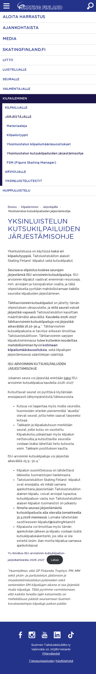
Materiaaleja (17, 126)
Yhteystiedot (51, 653)
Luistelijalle (15, 69)
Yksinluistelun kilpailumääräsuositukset (39, 144)
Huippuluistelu (16, 190)
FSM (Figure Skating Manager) (31, 162)
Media (10, 39)
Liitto (8, 60)
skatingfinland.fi (24, 50)
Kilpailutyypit (17, 135)
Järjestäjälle (18, 116)
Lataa (55, 560)
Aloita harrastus (24, 17)
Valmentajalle (16, 89)
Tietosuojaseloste (41, 661)
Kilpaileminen (15, 98)
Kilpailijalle (16, 107)
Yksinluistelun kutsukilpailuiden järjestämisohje (45, 153)
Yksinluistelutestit (23, 181)
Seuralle (11, 79)
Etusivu (12, 207)
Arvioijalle (15, 171)
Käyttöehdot (64, 661)
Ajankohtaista (21, 28)
